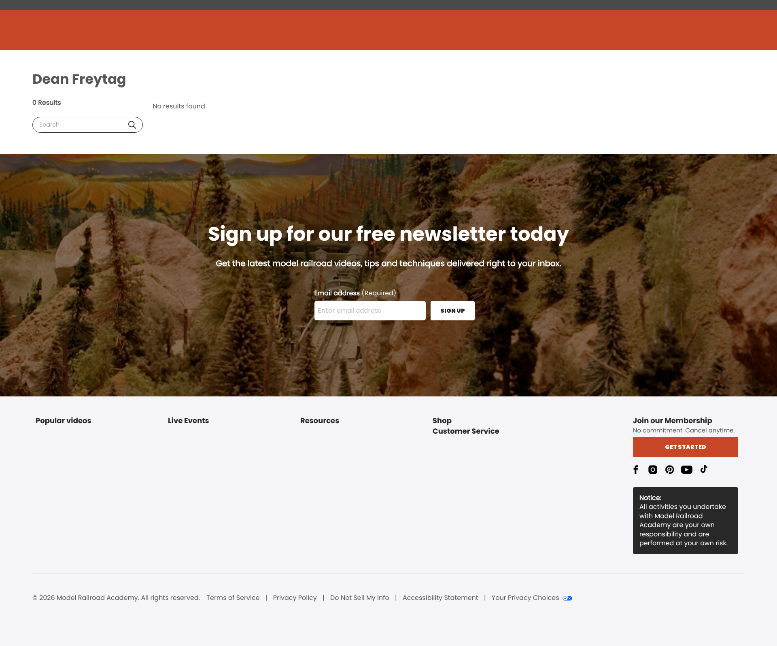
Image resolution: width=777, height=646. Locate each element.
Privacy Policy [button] (295, 597)
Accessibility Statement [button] (440, 597)
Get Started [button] (685, 447)
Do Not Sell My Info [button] (359, 597)
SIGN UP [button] (452, 311)
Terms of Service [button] (232, 597)
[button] (132, 125)
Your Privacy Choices (525, 597)
